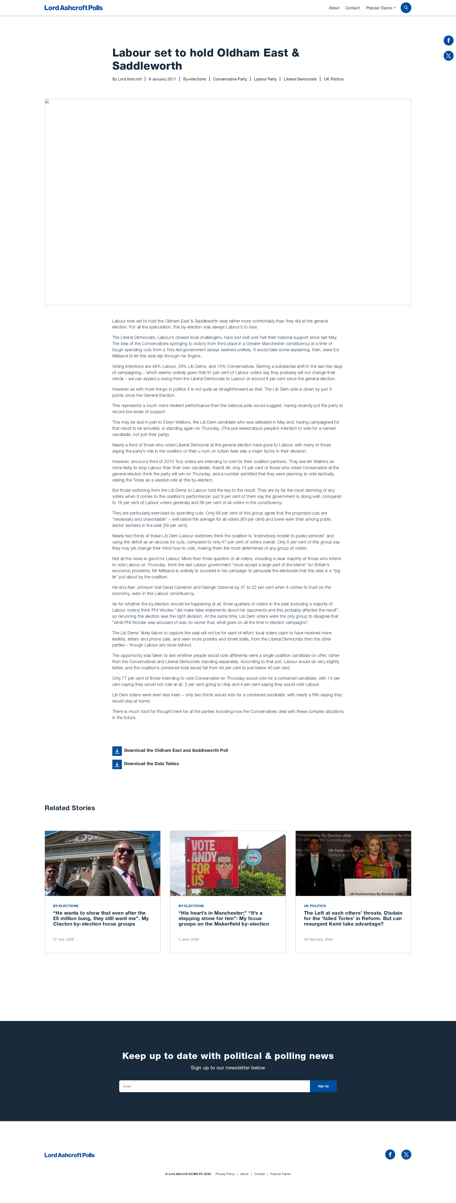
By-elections (194, 79)
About (334, 7)
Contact (353, 7)
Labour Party (265, 79)
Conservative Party (230, 79)
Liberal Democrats (300, 79)
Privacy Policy (227, 1174)
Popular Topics (379, 7)
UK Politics (334, 79)
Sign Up (323, 1086)
